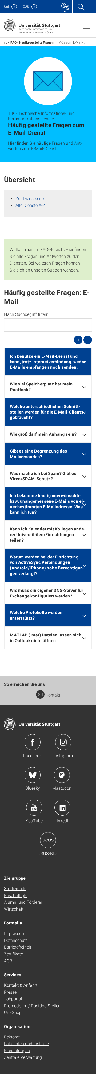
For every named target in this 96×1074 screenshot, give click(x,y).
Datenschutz (16, 940)
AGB (8, 960)
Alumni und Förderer (23, 902)
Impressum (14, 933)
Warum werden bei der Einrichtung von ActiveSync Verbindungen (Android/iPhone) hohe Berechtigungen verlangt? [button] (47, 565)
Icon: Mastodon (62, 775)
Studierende (15, 888)
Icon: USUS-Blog (48, 840)
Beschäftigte (15, 895)
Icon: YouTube (34, 808)
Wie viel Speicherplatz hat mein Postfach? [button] (41, 386)
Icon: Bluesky (33, 775)
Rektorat (12, 1037)
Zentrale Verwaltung (23, 1057)
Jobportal (13, 998)
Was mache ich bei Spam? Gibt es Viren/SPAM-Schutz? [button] (43, 476)
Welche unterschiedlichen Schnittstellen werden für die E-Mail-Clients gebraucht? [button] (46, 411)
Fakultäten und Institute (26, 1043)
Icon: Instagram (63, 742)
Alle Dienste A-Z (30, 205)
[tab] (48, 361)
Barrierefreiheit (17, 947)
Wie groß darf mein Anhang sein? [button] (43, 434)
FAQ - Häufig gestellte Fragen (32, 42)
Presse (10, 992)
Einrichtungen (17, 1050)
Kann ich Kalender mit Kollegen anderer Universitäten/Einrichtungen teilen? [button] (48, 534)
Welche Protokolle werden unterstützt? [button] (36, 615)
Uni (6, 7)
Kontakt (53, 695)
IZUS (25, 7)
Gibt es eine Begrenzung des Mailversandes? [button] (38, 453)
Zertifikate (13, 954)
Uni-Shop (13, 1012)
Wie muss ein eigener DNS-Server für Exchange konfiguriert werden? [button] (46, 593)
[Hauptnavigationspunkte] (86, 25)
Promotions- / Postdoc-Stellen (32, 1005)
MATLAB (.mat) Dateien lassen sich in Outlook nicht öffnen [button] (46, 637)
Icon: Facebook (33, 742)
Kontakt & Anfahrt (20, 985)
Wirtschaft (13, 909)
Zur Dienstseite (29, 198)
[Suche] (80, 6)
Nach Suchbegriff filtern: (26, 314)
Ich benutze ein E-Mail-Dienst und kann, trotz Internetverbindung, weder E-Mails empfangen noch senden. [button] (48, 361)
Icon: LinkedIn (62, 808)
